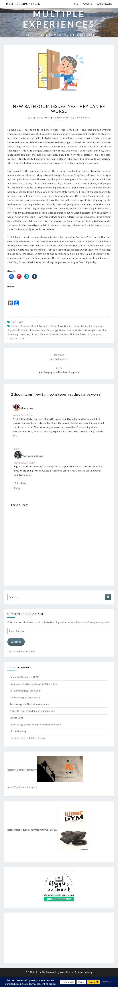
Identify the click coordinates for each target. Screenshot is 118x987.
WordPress (66, 972)
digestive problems (18, 330)
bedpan (15, 326)
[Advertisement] (59, 937)
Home (75, 3)
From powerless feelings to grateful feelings (33, 683)
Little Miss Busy (18, 731)
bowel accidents (40, 326)
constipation (96, 326)
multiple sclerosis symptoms (86, 334)
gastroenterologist (85, 330)
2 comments (82, 117)
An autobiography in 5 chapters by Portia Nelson (35, 724)
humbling (12, 334)
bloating (25, 326)
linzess (35, 334)
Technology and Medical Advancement (30, 704)
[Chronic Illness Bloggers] (59, 887)
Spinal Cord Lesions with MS (24, 676)
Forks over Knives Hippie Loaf (25, 690)
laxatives (24, 334)
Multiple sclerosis (59, 334)
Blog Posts (17, 321)
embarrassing (37, 330)
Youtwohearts (62, 117)
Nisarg (88, 972)
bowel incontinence (61, 326)
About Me (87, 3)
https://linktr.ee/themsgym (22, 769)
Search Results (104, 3)
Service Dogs (16, 717)
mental (44, 334)
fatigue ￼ (52, 330)
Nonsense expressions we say (25, 697)
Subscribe (16, 641)
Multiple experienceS (23, 4)
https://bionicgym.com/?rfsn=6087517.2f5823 (32, 829)
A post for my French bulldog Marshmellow (32, 710)
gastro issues (66, 330)
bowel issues (81, 326)
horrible (102, 330)
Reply (16, 448)
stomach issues (15, 338)
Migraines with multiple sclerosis (27, 738)
